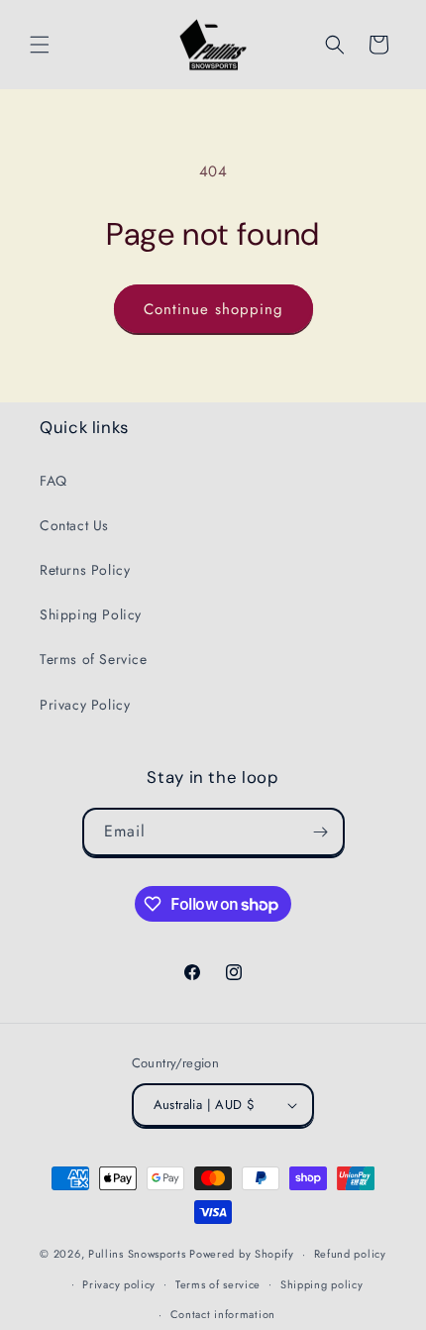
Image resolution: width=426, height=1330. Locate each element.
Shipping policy (322, 1284)
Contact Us (74, 525)
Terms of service (218, 1284)
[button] (39, 44)
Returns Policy (85, 570)
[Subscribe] (321, 832)
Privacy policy (119, 1284)
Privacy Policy (85, 705)
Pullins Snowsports (137, 1254)
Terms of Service (94, 659)
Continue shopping (213, 309)
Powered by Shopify (241, 1254)
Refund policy (350, 1254)
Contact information (222, 1314)
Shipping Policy (91, 614)
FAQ (53, 481)
